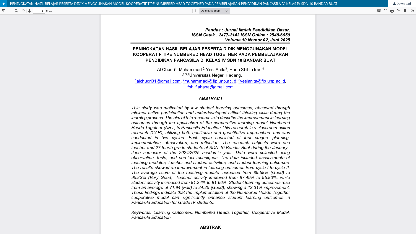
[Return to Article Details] (3, 3)
